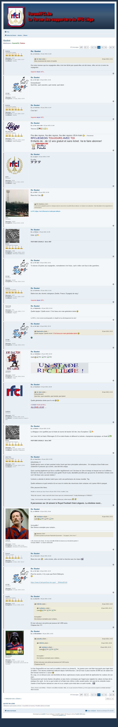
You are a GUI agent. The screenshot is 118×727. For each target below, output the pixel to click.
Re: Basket (36, 51)
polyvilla (39, 638)
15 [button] (102, 47)
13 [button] (95, 47)
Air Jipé (39, 59)
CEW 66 (39, 604)
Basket (6, 40)
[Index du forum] (51, 16)
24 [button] (110, 47)
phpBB (43, 714)
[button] (81, 47)
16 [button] (105, 47)
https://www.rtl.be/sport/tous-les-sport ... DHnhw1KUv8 (49, 582)
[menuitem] (7, 31)
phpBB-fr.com (62, 715)
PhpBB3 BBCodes (80, 714)
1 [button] (87, 47)
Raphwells (40, 331)
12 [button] (92, 47)
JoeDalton (40, 516)
